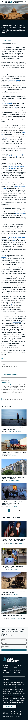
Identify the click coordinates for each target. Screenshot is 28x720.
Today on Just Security (9, 636)
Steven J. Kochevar (13, 569)
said (16, 107)
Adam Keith (12, 543)
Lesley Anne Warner (14, 594)
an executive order (20, 213)
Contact (6, 673)
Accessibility (19, 716)
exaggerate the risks (15, 304)
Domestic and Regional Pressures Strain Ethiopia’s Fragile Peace (13, 591)
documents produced (14, 80)
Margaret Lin (19, 618)
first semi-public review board (16, 166)
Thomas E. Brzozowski (13, 480)
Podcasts (17, 673)
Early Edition (6, 634)
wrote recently (17, 322)
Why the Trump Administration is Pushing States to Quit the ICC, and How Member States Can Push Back (13, 540)
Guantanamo (15, 374)
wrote (14, 240)
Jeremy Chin (12, 618)
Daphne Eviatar (7, 40)
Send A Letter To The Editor (14, 399)
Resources (17, 670)
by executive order (11, 168)
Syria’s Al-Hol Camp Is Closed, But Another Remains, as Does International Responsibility (13, 503)
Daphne (5, 382)
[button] (25, 2)
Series (16, 668)
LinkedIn (12, 385)
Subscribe (13, 650)
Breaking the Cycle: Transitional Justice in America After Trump (12, 428)
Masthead (6, 668)
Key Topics (17, 665)
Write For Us (7, 670)
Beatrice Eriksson (13, 506)
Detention (8, 374)
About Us (6, 665)
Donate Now (10, 706)
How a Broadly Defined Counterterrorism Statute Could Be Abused (13, 477)
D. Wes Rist (10, 431)
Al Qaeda (3, 374)
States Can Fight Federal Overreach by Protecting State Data (12, 567)
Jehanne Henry (12, 455)
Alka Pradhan (18, 431)
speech (3, 257)
